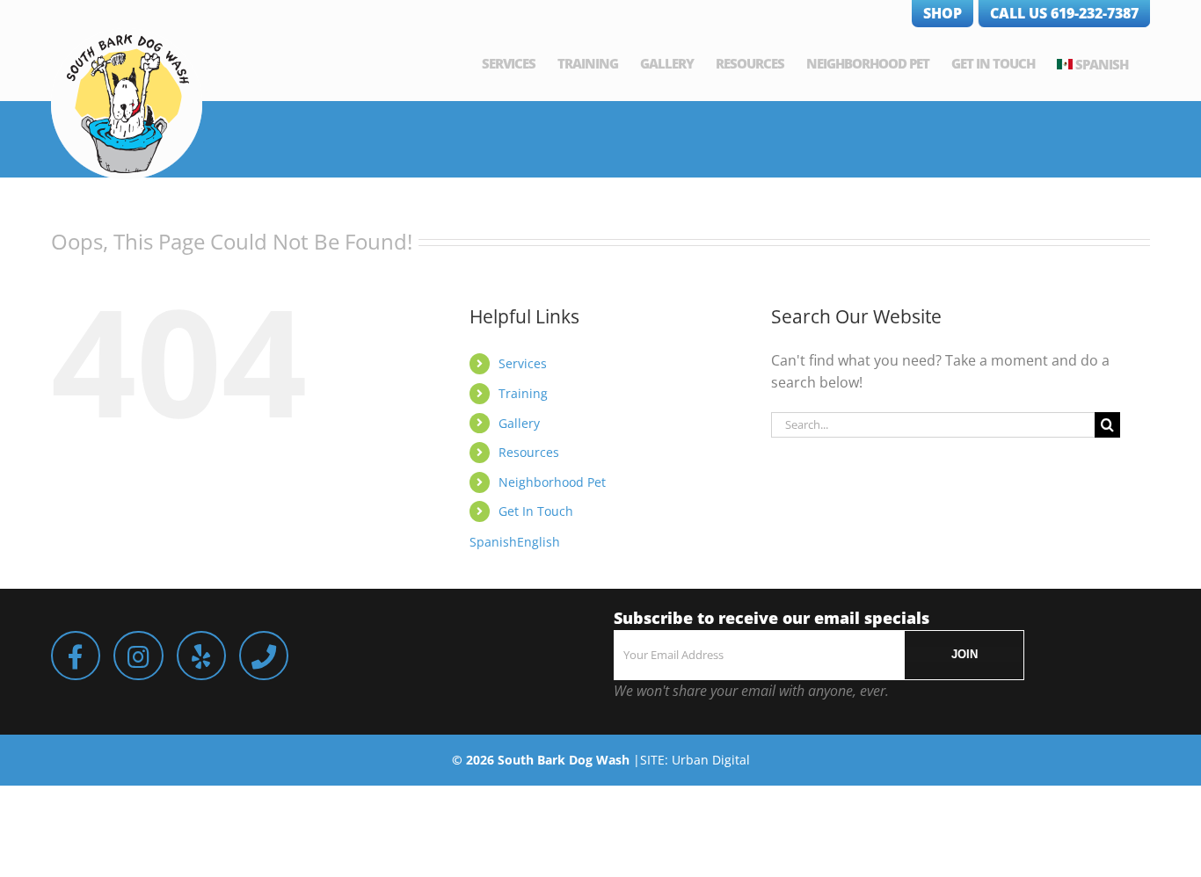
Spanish (1101, 64)
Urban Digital (711, 759)
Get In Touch (536, 511)
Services (523, 363)
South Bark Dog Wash (564, 759)
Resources (529, 452)
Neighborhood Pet (552, 482)
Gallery (519, 423)
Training (523, 393)
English (538, 541)
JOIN (964, 654)
